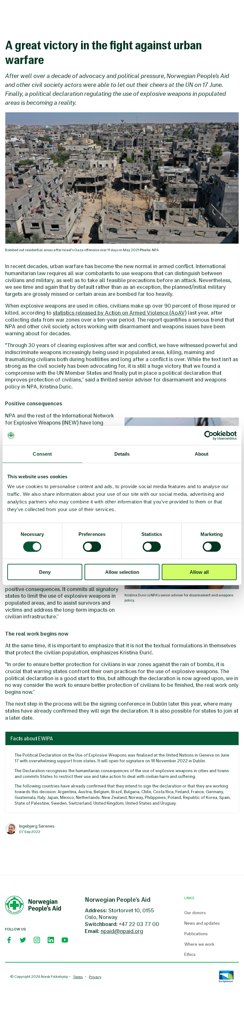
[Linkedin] (51, 940)
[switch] (92, 546)
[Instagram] (37, 940)
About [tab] (202, 453)
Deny (45, 572)
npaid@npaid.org (122, 931)
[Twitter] (23, 940)
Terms (78, 977)
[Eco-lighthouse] (226, 976)
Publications (196, 933)
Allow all (199, 572)
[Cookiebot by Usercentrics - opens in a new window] (209, 435)
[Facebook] (9, 940)
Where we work (199, 944)
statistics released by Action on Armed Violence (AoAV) (119, 312)
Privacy (95, 977)
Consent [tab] (42, 453)
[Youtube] (65, 940)
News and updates (202, 923)
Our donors (195, 912)
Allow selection (122, 572)
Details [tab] (122, 453)
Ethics (190, 954)
